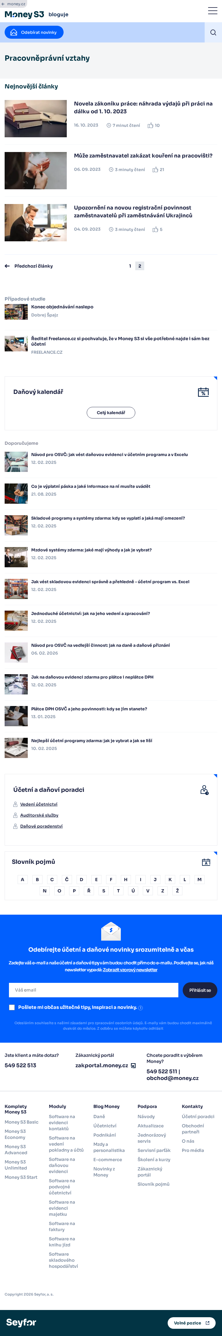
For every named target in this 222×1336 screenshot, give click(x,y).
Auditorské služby (39, 815)
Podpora (147, 1106)
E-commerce (107, 1159)
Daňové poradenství (41, 826)
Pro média (193, 1150)
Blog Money (106, 1106)
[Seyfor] (21, 1323)
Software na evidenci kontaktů (62, 1122)
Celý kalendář (111, 412)
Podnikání (104, 1135)
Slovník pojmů (154, 1184)
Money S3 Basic (21, 1122)
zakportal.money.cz (101, 1065)
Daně (99, 1116)
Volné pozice (187, 1323)
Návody (146, 1116)
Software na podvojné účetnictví (62, 1187)
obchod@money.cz (173, 1078)
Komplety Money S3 (16, 1109)
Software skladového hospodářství (63, 1260)
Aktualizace (151, 1126)
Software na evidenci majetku (62, 1208)
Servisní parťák (154, 1150)
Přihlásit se (200, 990)
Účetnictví (104, 1126)
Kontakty (192, 1106)
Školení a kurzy (154, 1159)
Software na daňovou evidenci (62, 1165)
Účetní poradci (198, 1116)
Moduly (57, 1106)
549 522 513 (20, 1065)
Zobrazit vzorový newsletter (130, 969)
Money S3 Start (21, 1177)
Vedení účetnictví (39, 804)
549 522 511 (162, 1071)
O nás (188, 1141)
